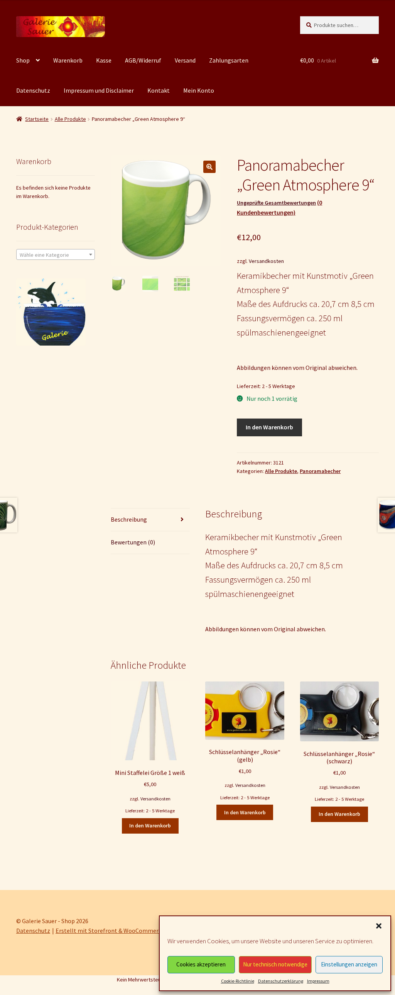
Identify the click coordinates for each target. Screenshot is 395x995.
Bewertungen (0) (133, 542)
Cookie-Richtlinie (237, 981)
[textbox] (56, 254)
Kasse (103, 60)
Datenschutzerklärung (280, 981)
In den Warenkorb (269, 427)
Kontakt (158, 90)
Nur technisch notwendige (275, 964)
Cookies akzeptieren (201, 964)
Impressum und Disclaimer (99, 90)
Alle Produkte (70, 118)
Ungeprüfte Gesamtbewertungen (276, 202)
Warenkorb (68, 60)
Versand (185, 60)
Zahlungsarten (228, 60)
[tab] (150, 520)
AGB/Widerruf (143, 60)
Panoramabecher (320, 471)
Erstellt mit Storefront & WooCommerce (110, 930)
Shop (23, 60)
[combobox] (55, 254)
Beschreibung (129, 519)
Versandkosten (266, 261)
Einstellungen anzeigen (349, 964)
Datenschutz (33, 90)
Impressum (318, 981)
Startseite (37, 118)
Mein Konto (198, 90)
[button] (379, 926)
